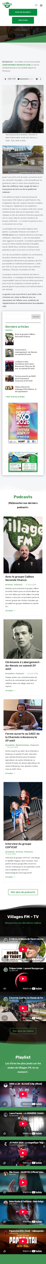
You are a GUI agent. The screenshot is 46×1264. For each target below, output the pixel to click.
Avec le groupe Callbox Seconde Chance (25, 335)
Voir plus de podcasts (23, 892)
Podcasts (18, 585)
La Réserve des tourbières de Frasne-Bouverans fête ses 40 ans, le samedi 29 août (25, 365)
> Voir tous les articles (15, 397)
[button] (6, 423)
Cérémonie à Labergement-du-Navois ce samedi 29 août (26, 352)
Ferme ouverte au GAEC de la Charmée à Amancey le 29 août (25, 378)
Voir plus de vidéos (23, 1031)
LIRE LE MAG (23, 20)
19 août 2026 (10, 854)
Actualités (10, 674)
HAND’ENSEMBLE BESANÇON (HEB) (16, 65)
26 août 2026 (32, 674)
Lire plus (9, 611)
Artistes (9, 585)
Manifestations (22, 745)
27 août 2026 (31, 585)
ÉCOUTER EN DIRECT (23, 12)
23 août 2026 (12, 747)
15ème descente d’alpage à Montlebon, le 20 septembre (25, 389)
